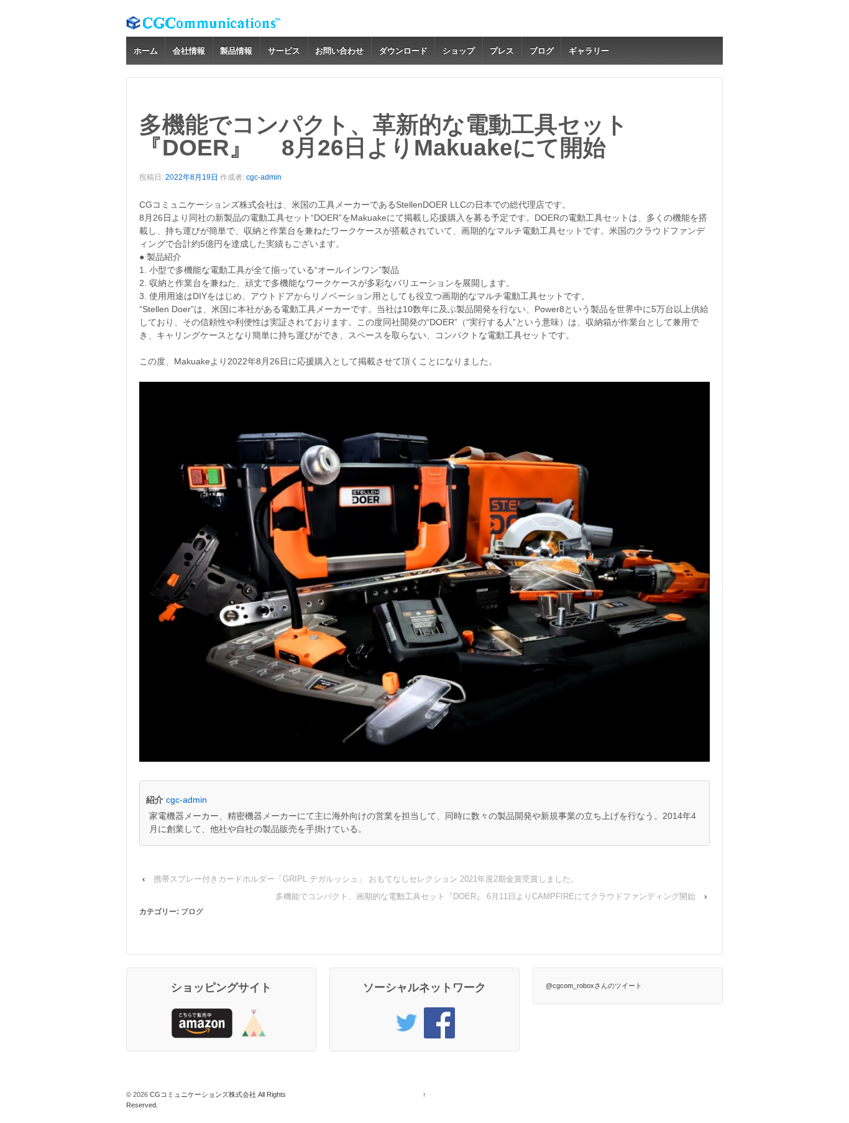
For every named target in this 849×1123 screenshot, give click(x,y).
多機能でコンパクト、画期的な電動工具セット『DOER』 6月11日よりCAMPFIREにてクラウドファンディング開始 (485, 896)
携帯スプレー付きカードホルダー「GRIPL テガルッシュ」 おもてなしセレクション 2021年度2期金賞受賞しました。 (366, 879)
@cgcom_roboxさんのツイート (594, 985)
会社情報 (189, 50)
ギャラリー (589, 50)
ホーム (146, 50)
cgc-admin (264, 177)
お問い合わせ (339, 50)
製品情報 (236, 50)
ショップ (459, 50)
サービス (284, 50)
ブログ (542, 50)
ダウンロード (403, 50)
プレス (502, 50)
